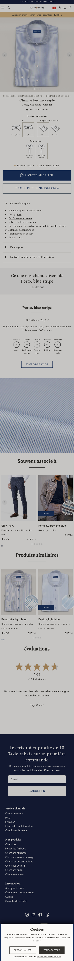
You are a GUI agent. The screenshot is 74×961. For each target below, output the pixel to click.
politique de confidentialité (48, 956)
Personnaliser (22, 950)
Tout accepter (52, 950)
